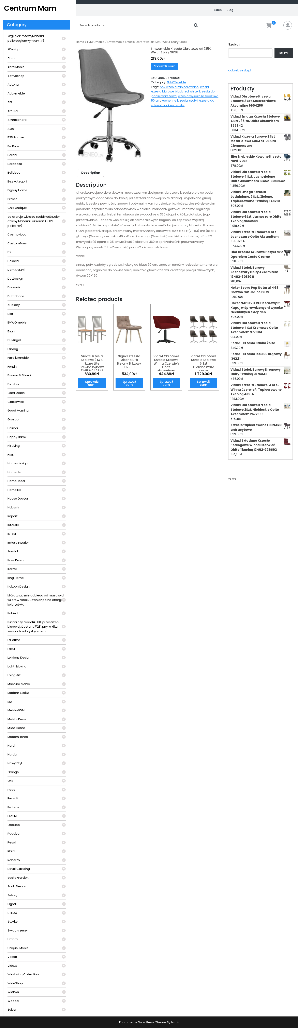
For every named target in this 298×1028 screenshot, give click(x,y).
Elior (10, 314)
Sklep (218, 10)
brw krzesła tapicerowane (179, 87)
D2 (9, 252)
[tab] (90, 173)
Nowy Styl (15, 763)
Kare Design (16, 560)
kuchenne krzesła (175, 100)
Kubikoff (14, 613)
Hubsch (13, 507)
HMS (11, 454)
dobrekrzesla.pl (239, 70)
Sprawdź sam (164, 66)
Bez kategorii (17, 181)
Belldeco (14, 172)
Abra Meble (16, 67)
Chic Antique (17, 208)
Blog (230, 10)
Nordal (12, 754)
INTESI (12, 534)
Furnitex (13, 384)
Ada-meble (16, 93)
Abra (11, 58)
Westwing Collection (23, 974)
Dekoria (13, 261)
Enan (11, 331)
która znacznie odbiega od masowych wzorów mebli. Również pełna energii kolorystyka (36, 600)
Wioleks (13, 992)
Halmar (13, 428)
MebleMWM (16, 710)
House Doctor (18, 498)
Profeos (13, 807)
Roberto (14, 860)
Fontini (12, 366)
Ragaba (13, 833)
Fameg (13, 349)
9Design (13, 49)
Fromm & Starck (19, 375)
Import (13, 516)
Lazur (11, 649)
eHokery (14, 305)
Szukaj (234, 44)
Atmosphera (17, 120)
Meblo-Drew (17, 719)
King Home (16, 578)
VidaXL (12, 965)
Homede (14, 472)
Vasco (12, 957)
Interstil (13, 525)
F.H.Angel (14, 340)
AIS (10, 102)
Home (80, 42)
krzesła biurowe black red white (174, 91)
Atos (11, 128)
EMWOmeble (17, 322)
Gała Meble (16, 393)
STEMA (12, 913)
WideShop (15, 983)
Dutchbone (16, 296)
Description (90, 173)
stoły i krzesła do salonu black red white (182, 102)
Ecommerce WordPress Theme (142, 1022)
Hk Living (14, 445)
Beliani (12, 155)
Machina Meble (19, 684)
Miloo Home (16, 728)
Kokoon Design (19, 586)
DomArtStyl (16, 269)
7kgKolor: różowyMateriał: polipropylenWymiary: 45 (26, 38)
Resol (12, 842)
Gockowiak (16, 402)
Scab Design (17, 886)
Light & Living (17, 666)
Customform (17, 243)
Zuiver (12, 1009)
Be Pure (13, 146)
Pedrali (13, 798)
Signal (12, 904)
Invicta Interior (18, 542)
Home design (18, 463)
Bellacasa (15, 164)
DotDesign (15, 278)
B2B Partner (16, 137)
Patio (11, 789)
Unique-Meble (18, 948)
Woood (13, 1001)
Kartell (12, 569)
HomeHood (16, 481)
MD (10, 701)
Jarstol (13, 551)
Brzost (12, 199)
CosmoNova (17, 234)
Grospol (13, 419)
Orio (11, 781)
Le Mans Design (19, 657)
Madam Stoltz (18, 693)
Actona (13, 84)
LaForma (14, 640)
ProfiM (12, 816)
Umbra (13, 939)
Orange (13, 772)
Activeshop (16, 76)
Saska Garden (18, 877)
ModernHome (18, 737)
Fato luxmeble (18, 357)
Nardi (11, 745)
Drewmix (14, 287)
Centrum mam (30, 8)
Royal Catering (19, 869)
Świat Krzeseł (18, 930)
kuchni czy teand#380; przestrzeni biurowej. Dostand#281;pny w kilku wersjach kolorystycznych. (33, 626)
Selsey (12, 895)
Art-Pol (13, 111)
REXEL (11, 851)
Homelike (14, 490)
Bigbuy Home (17, 190)
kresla (204, 87)
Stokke (13, 921)
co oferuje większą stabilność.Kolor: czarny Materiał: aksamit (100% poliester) (34, 221)
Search (196, 25)
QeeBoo (14, 825)
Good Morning (18, 410)
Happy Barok (17, 437)
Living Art (14, 675)
